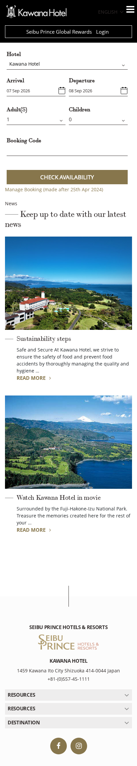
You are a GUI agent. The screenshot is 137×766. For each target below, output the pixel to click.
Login (102, 31)
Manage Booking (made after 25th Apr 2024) (54, 189)
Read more (32, 378)
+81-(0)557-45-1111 (69, 679)
